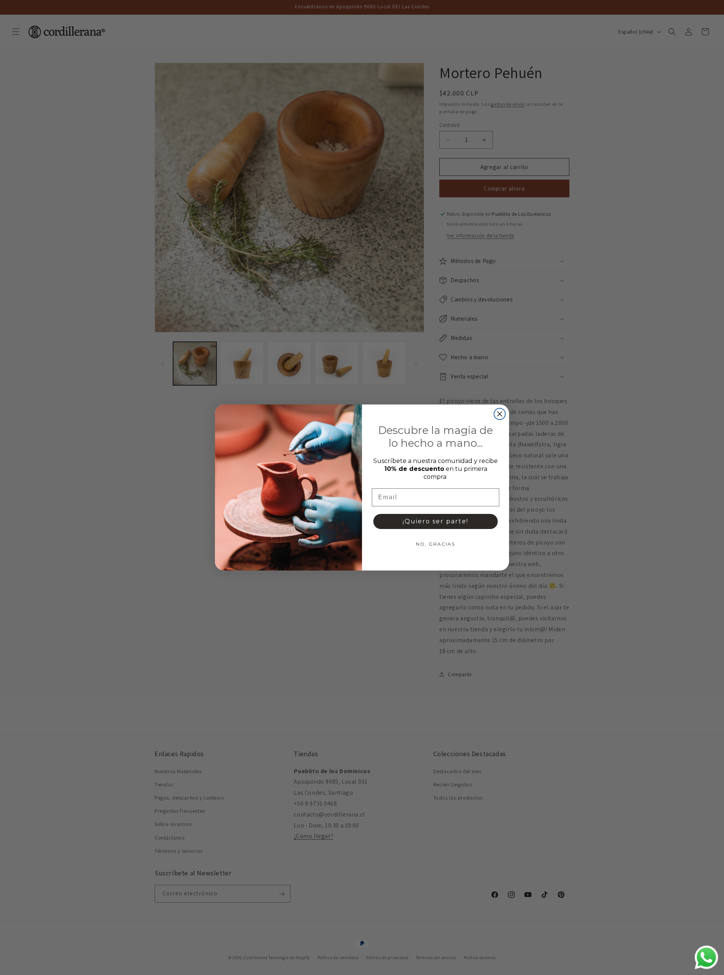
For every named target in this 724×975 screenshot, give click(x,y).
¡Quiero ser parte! (435, 521)
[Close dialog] (499, 414)
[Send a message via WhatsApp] (706, 957)
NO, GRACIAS (435, 544)
